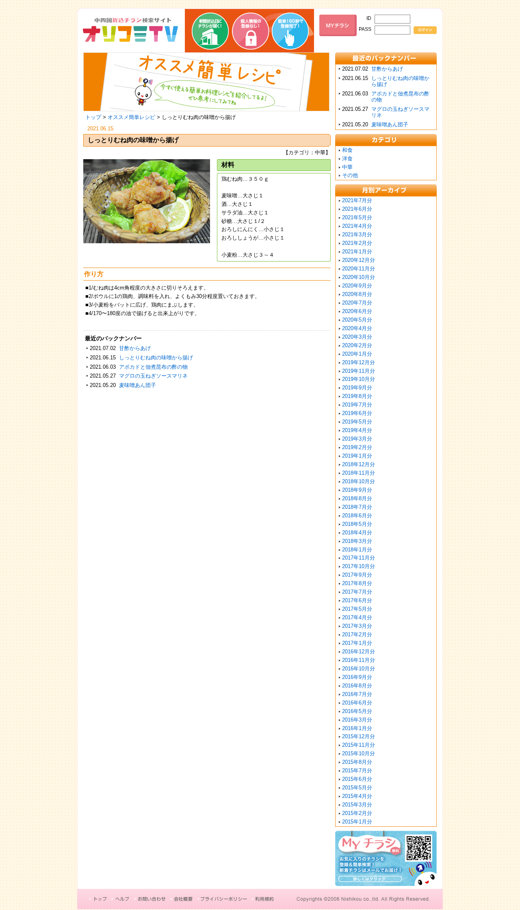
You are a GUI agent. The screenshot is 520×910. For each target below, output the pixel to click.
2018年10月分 (358, 481)
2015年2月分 (357, 813)
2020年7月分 (357, 303)
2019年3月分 (357, 439)
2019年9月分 (357, 388)
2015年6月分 (357, 779)
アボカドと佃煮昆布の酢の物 (153, 367)
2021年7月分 (357, 200)
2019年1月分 (357, 456)
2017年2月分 (357, 634)
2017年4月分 (357, 617)
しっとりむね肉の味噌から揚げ (156, 357)
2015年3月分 (357, 805)
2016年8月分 (357, 686)
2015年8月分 (357, 762)
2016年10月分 (358, 669)
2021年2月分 (357, 243)
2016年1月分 (357, 728)
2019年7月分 (357, 405)
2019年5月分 (357, 422)
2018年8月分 (357, 498)
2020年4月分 (357, 328)
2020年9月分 (357, 286)
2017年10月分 (358, 566)
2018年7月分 (357, 507)
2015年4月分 (357, 796)
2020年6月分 (357, 311)
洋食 (347, 159)
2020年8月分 (357, 294)
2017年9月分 (357, 575)
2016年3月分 (357, 720)
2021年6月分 (357, 209)
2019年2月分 (357, 447)
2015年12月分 (358, 736)
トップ (93, 117)
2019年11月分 (358, 371)
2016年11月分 (358, 660)
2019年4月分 (357, 430)
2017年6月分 (357, 600)
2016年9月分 (357, 677)
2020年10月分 (358, 277)
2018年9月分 (357, 490)
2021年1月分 (357, 252)
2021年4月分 (357, 226)
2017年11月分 (358, 558)
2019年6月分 (357, 413)
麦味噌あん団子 (137, 385)
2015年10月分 (358, 753)
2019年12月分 (358, 362)
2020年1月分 (357, 354)
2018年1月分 (357, 550)
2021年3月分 (357, 234)
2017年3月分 (357, 626)
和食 (347, 150)
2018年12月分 (358, 464)
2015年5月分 (357, 788)
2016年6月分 (357, 703)
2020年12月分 (358, 260)
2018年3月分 (357, 541)
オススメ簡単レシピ (131, 117)
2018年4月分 (357, 533)
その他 (350, 175)
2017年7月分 (357, 592)
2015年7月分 (357, 770)
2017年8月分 (357, 583)
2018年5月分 (357, 524)
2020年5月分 (357, 320)
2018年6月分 (357, 515)
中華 (347, 167)
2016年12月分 (358, 651)
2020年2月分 (357, 345)
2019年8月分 (357, 396)
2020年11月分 (358, 269)
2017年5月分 (357, 609)
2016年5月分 (357, 711)
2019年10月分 (358, 379)
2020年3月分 (357, 337)
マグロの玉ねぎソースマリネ (153, 376)
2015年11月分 (358, 745)
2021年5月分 (357, 217)
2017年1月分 (357, 643)
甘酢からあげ (135, 348)
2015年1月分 (357, 822)
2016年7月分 (357, 694)
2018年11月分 (358, 473)
